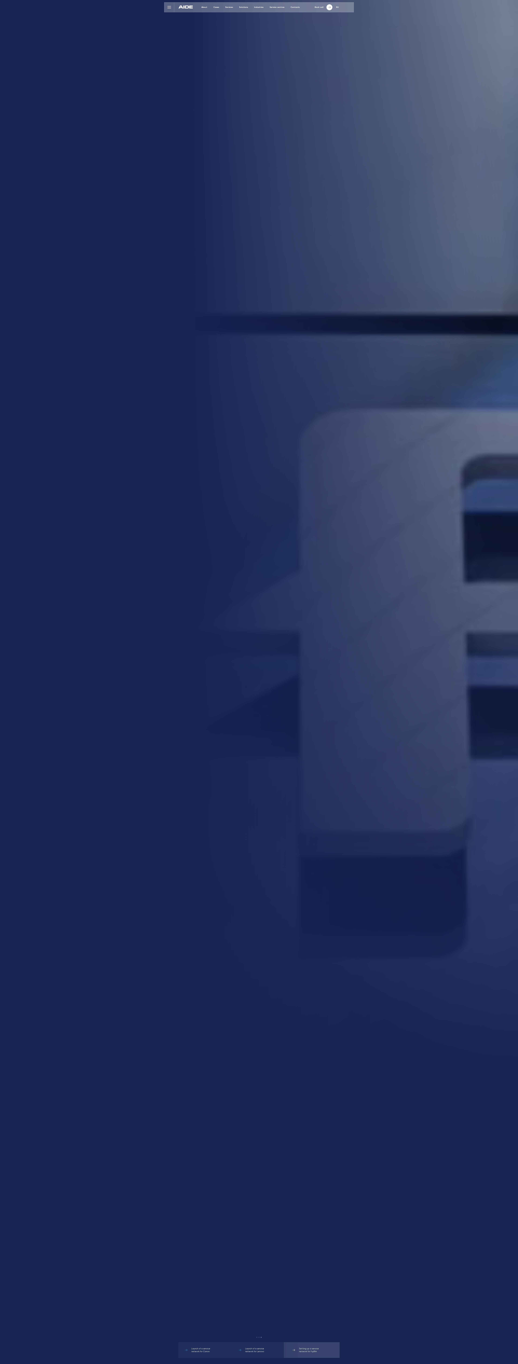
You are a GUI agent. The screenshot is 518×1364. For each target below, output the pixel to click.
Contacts (295, 7)
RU (337, 7)
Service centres (277, 7)
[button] (256, 1337)
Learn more (197, 694)
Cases (216, 7)
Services (229, 7)
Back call (319, 7)
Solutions (243, 7)
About (204, 7)
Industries (258, 7)
